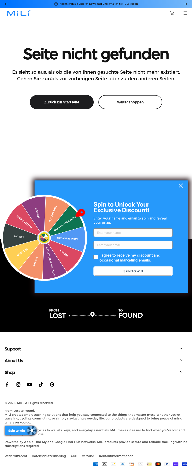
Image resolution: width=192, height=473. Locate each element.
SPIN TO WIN (133, 271)
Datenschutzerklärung (49, 456)
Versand (88, 456)
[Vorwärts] (185, 4)
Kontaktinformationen (116, 456)
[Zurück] (6, 4)
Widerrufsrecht (16, 456)
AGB (73, 456)
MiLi (20, 403)
